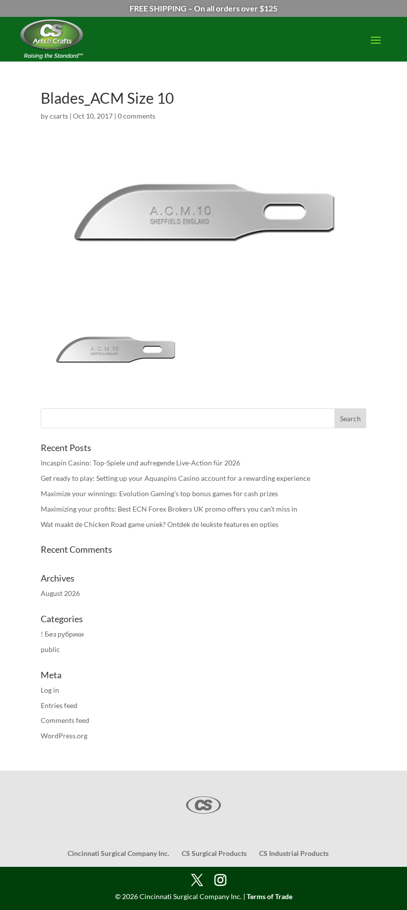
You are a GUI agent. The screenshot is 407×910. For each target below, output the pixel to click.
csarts (59, 116)
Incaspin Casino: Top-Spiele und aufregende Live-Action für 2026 (140, 462)
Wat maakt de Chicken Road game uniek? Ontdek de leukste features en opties (159, 524)
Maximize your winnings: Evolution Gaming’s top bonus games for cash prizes (159, 493)
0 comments (136, 116)
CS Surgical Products (214, 853)
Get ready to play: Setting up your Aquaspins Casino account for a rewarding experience (175, 478)
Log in (50, 690)
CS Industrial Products (294, 853)
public (50, 649)
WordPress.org (64, 735)
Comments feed (65, 720)
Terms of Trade (269, 896)
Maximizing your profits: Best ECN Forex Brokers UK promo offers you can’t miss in (169, 509)
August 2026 (60, 593)
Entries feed (59, 705)
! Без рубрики (62, 634)
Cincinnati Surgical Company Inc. (118, 853)
